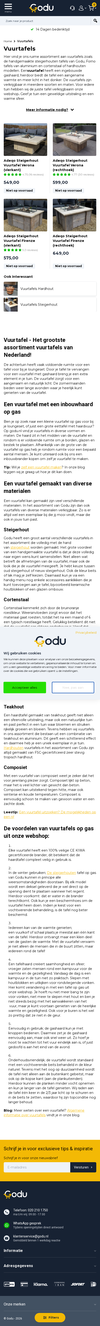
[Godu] (41, 8)
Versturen (81, 1167)
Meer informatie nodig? (47, 110)
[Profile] (81, 8)
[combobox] (45, 20)
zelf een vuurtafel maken (41, 467)
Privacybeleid (86, 632)
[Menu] (8, 8)
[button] (13, 174)
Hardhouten (13, 748)
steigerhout (20, 547)
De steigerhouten (61, 873)
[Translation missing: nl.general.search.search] (95, 20)
